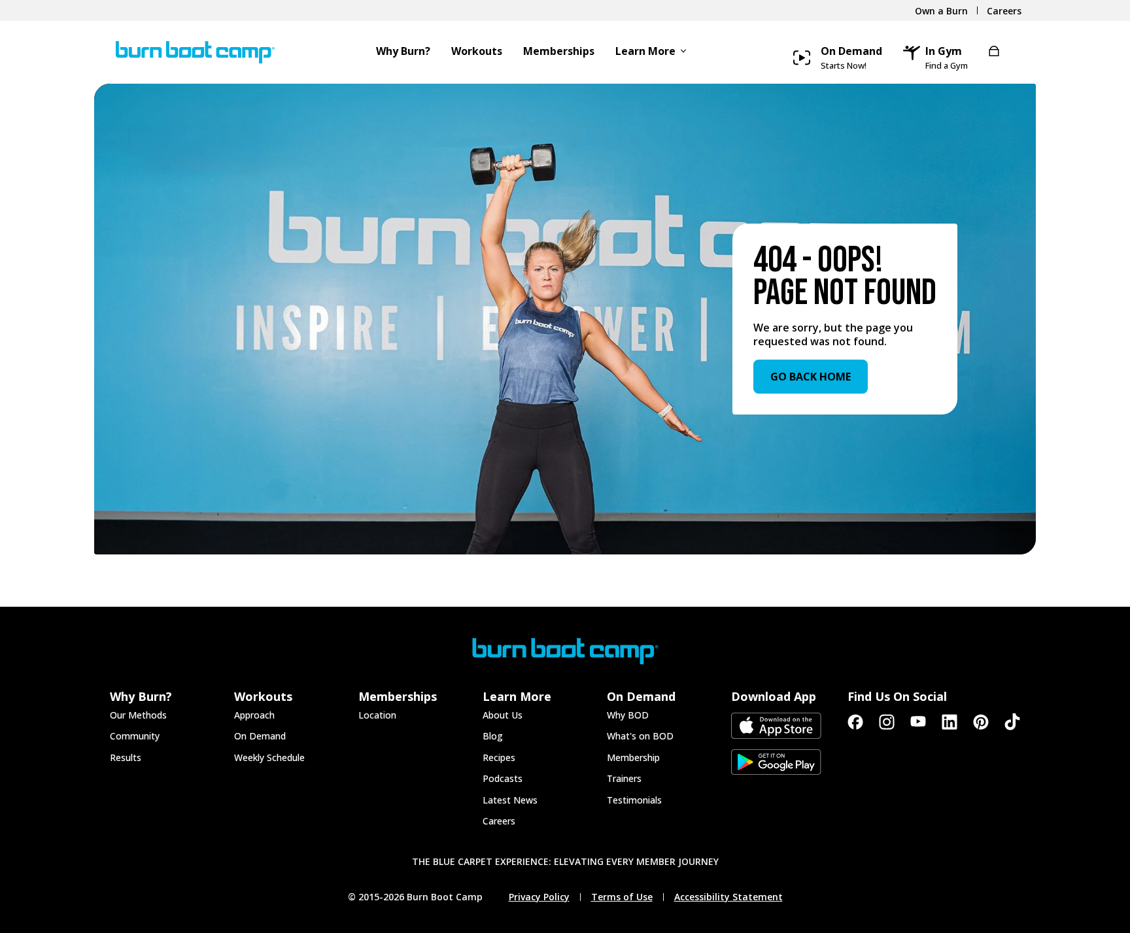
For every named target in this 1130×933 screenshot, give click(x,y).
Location (377, 715)
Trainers (624, 778)
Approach (254, 715)
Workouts (476, 52)
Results (125, 757)
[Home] (189, 52)
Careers (499, 821)
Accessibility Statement (728, 897)
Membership (633, 757)
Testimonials (634, 800)
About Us (502, 715)
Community (135, 736)
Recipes (499, 757)
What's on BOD (640, 736)
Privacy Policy (539, 897)
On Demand (260, 736)
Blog (493, 736)
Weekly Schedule (269, 757)
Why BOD (628, 715)
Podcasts (502, 778)
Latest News (510, 800)
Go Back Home (810, 376)
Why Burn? (403, 52)
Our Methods (138, 715)
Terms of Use (622, 897)
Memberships (558, 52)
